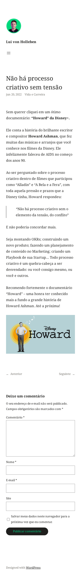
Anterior (16, 374)
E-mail (11, 480)
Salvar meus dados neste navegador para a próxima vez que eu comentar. (40, 519)
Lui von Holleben (21, 41)
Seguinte (65, 374)
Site (8, 498)
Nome (11, 462)
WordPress (33, 568)
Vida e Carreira (35, 94)
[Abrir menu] (8, 53)
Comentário (15, 417)
